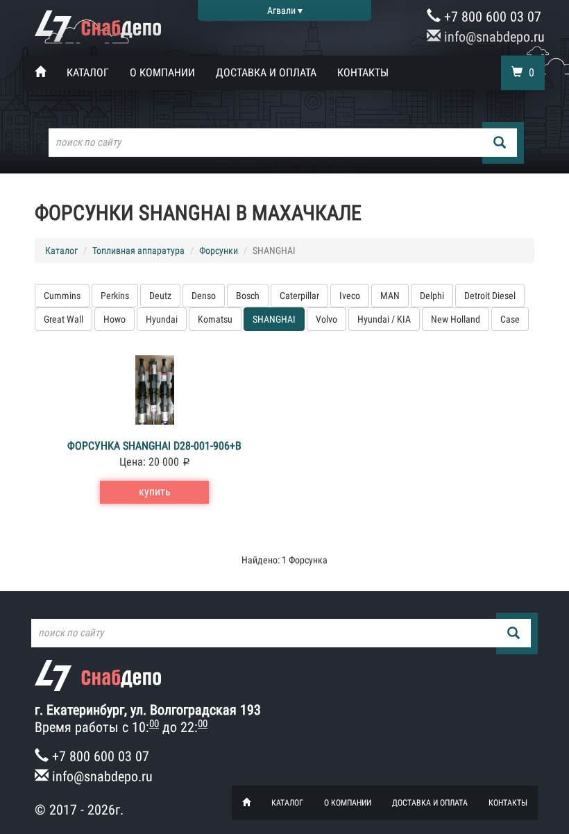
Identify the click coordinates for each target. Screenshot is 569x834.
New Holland (455, 319)
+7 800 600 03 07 (491, 16)
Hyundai (162, 319)
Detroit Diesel (490, 295)
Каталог (88, 72)
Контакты (363, 72)
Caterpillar (299, 295)
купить (155, 491)
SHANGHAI (274, 319)
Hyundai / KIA (384, 319)
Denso (204, 295)
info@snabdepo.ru (493, 36)
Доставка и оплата (266, 72)
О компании (162, 72)
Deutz (160, 295)
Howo (114, 319)
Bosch (248, 295)
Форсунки (218, 250)
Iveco (349, 295)
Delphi (432, 295)
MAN (390, 295)
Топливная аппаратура (138, 250)
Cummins (62, 295)
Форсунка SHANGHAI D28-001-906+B (154, 445)
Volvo (326, 319)
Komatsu (215, 319)
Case (510, 319)
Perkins (115, 295)
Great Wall (63, 319)
